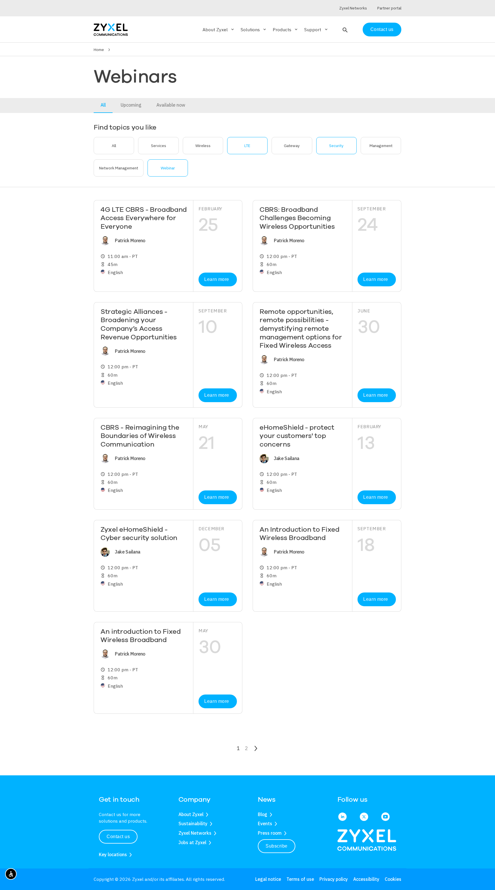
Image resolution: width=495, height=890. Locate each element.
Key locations (113, 854)
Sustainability (192, 823)
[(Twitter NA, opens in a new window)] (364, 817)
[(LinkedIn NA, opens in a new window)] (342, 817)
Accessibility (366, 879)
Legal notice (268, 879)
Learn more (216, 279)
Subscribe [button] (277, 846)
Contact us (382, 29)
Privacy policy (333, 879)
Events (265, 823)
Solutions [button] (254, 29)
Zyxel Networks (194, 833)
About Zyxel (190, 814)
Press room (270, 833)
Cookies (393, 879)
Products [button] (285, 29)
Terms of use (300, 879)
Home (99, 49)
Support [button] (316, 29)
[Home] (111, 29)
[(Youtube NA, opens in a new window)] (385, 817)
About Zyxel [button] (219, 29)
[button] (344, 29)
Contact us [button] (118, 836)
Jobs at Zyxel (192, 842)
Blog (262, 814)
